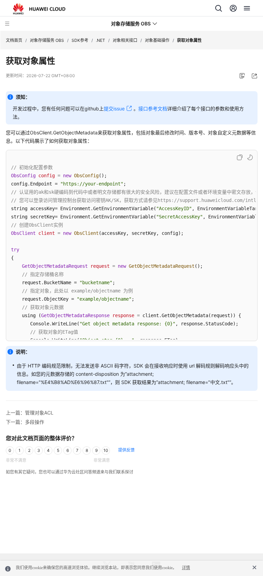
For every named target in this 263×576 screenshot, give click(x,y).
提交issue (114, 108)
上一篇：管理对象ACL (29, 413)
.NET (100, 40)
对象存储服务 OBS (47, 40)
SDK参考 (80, 40)
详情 (186, 567)
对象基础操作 (157, 40)
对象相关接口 (125, 40)
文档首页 (14, 40)
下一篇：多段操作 (25, 422)
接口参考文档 (152, 108)
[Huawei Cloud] (39, 8)
